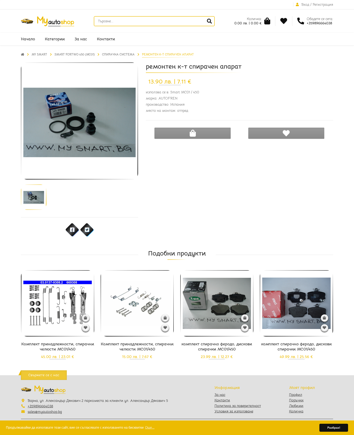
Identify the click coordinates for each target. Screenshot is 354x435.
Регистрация (323, 4)
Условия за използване (233, 411)
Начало (28, 39)
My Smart (39, 54)
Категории (55, 39)
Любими (296, 406)
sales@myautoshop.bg (45, 412)
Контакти (106, 39)
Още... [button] (149, 427)
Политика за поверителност (237, 406)
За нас (81, 39)
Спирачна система (118, 54)
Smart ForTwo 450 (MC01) (74, 54)
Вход (305, 4)
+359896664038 (40, 406)
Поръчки (296, 400)
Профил (295, 395)
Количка (296, 411)
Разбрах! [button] (333, 427)
